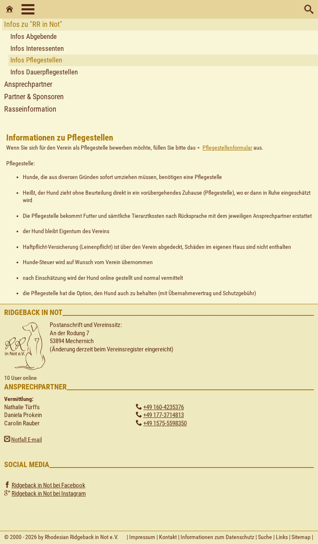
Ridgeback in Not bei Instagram (49, 493)
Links (282, 537)
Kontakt (168, 537)
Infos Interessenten (37, 48)
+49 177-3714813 (163, 415)
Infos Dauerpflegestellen (44, 72)
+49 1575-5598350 (165, 423)
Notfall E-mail (26, 439)
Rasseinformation (30, 109)
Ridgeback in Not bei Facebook (48, 485)
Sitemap (301, 537)
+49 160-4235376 (163, 407)
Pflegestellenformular (227, 147)
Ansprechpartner (28, 84)
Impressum (142, 537)
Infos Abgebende (33, 36)
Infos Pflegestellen (36, 60)
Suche (265, 537)
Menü (28, 9)
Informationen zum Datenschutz (217, 537)
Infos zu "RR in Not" (33, 24)
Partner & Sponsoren (34, 96)
